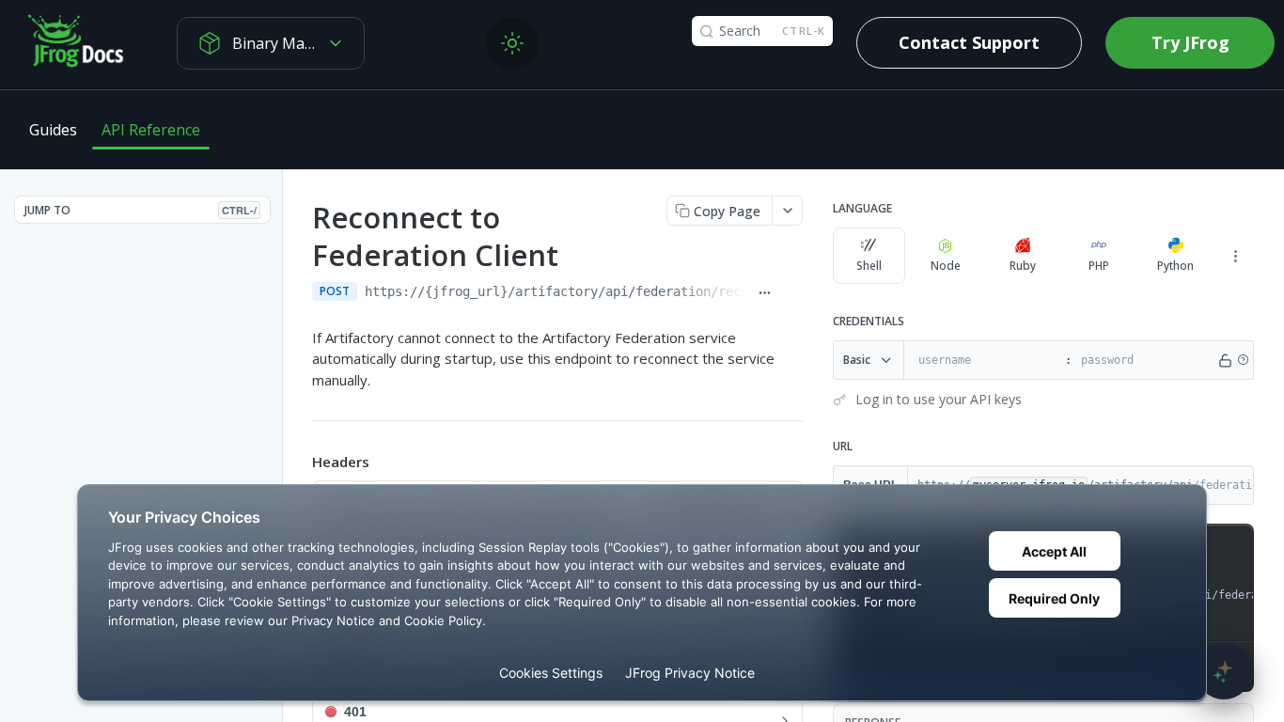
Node (946, 266)
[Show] (1225, 360)
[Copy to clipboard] (792, 293)
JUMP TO (140, 210)
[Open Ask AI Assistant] (1224, 671)
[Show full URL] (764, 293)
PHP (1098, 266)
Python (1175, 266)
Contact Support (969, 42)
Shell (869, 266)
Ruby (1023, 266)
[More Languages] (1235, 256)
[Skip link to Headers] (299, 461)
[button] (1242, 360)
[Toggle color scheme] (512, 43)
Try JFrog (1190, 42)
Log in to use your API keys (938, 399)
